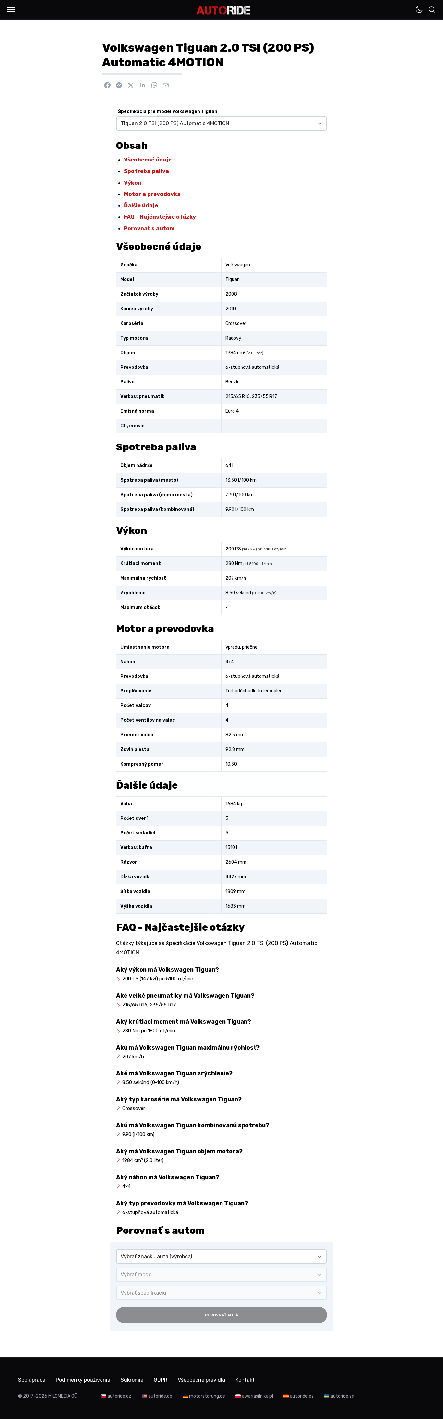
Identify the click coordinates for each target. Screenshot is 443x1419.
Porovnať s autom (149, 228)
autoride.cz (119, 1396)
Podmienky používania (83, 1380)
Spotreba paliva (146, 171)
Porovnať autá (221, 1315)
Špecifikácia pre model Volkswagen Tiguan (167, 111)
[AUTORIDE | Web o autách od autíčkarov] (223, 10)
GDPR (160, 1380)
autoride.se (342, 1396)
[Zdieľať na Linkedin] (142, 85)
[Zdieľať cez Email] (166, 85)
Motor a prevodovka (152, 194)
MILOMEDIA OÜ (62, 1396)
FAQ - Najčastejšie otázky (160, 216)
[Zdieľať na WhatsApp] (154, 85)
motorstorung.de (207, 1396)
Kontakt (245, 1380)
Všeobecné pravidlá (201, 1380)
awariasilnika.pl (257, 1396)
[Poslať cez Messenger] (119, 85)
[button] (11, 10)
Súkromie (132, 1380)
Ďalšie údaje (141, 205)
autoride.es (302, 1396)
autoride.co (160, 1396)
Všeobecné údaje (148, 159)
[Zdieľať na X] (131, 85)
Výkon (132, 182)
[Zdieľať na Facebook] (107, 85)
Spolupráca (31, 1380)
